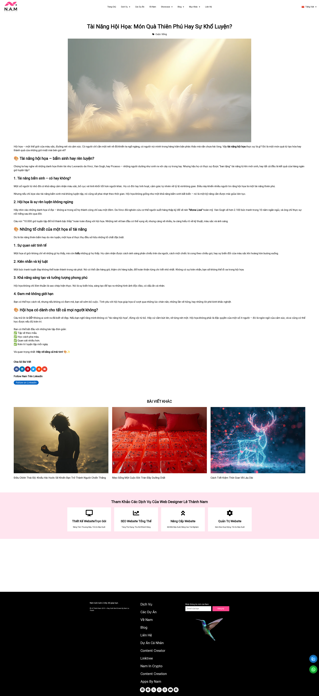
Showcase (165, 7)
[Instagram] (159, 689)
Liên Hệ (208, 7)
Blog (180, 7)
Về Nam (152, 7)
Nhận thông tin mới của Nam (197, 604)
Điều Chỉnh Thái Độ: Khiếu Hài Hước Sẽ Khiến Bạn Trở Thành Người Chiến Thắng (60, 477)
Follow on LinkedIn (26, 382)
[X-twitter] (153, 689)
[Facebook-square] (176, 689)
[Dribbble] (164, 689)
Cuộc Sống (161, 34)
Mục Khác (193, 7)
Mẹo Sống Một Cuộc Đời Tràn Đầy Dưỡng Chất (138, 477)
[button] (16, 369)
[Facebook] (148, 689)
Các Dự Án (139, 7)
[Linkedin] (142, 689)
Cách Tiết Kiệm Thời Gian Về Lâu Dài (232, 477)
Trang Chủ (111, 7)
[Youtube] (170, 689)
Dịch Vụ (124, 7)
